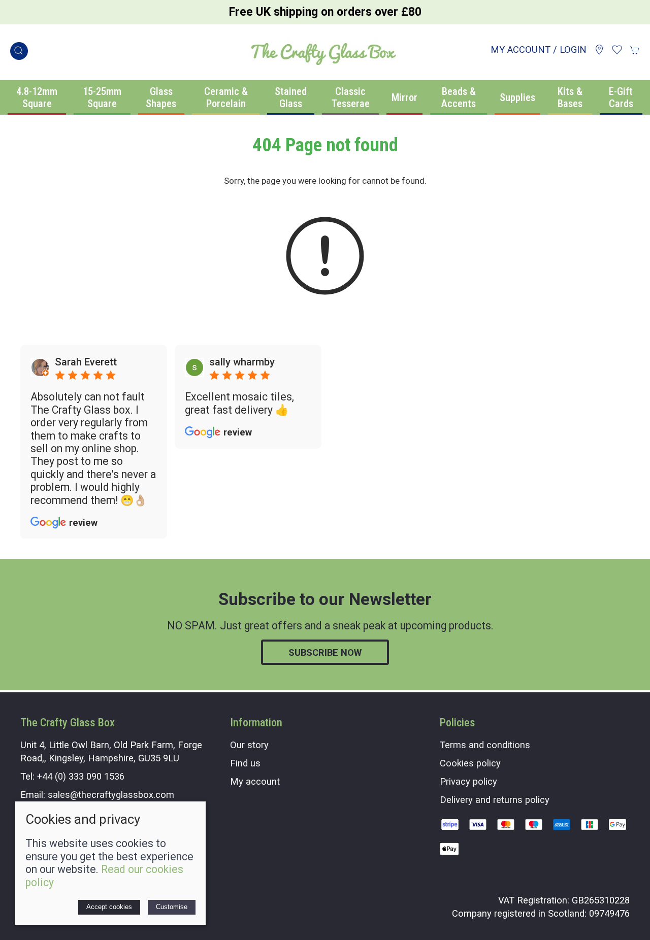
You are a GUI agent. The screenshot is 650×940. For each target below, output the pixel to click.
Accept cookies (109, 907)
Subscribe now (325, 652)
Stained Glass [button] (291, 97)
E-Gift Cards (621, 97)
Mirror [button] (404, 97)
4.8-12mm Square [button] (36, 97)
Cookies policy (470, 763)
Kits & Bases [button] (570, 97)
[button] (19, 51)
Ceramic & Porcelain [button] (226, 97)
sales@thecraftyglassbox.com (111, 794)
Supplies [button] (517, 97)
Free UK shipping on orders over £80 (325, 12)
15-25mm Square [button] (102, 97)
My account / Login (539, 49)
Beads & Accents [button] (458, 97)
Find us (245, 763)
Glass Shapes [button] (161, 97)
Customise (171, 907)
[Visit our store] (599, 49)
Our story (249, 745)
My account (255, 781)
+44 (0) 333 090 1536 (80, 776)
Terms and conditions (485, 745)
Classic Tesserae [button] (351, 97)
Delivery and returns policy (494, 799)
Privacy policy (468, 781)
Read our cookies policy (104, 875)
